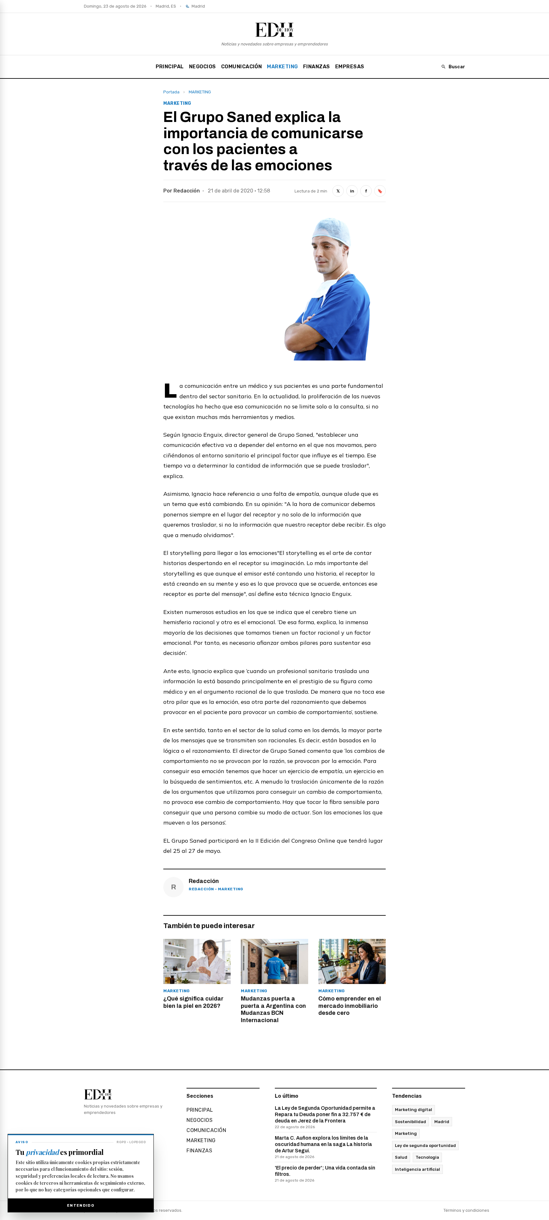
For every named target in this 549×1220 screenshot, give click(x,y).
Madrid (441, 1121)
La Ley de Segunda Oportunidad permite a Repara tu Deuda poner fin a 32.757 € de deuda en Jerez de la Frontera (325, 1117)
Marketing (406, 1133)
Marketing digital (413, 1109)
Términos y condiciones (466, 1210)
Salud (401, 1157)
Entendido (80, 1205)
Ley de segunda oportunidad (425, 1145)
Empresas (349, 67)
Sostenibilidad (410, 1121)
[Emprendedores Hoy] (274, 29)
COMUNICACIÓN (241, 67)
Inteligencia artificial (417, 1169)
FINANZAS (316, 67)
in (352, 191)
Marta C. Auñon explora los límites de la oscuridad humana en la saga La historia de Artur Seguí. (323, 1147)
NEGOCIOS (202, 67)
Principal (170, 67)
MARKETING (282, 67)
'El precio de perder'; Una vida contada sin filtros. (325, 1174)
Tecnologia (427, 1157)
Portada (171, 92)
